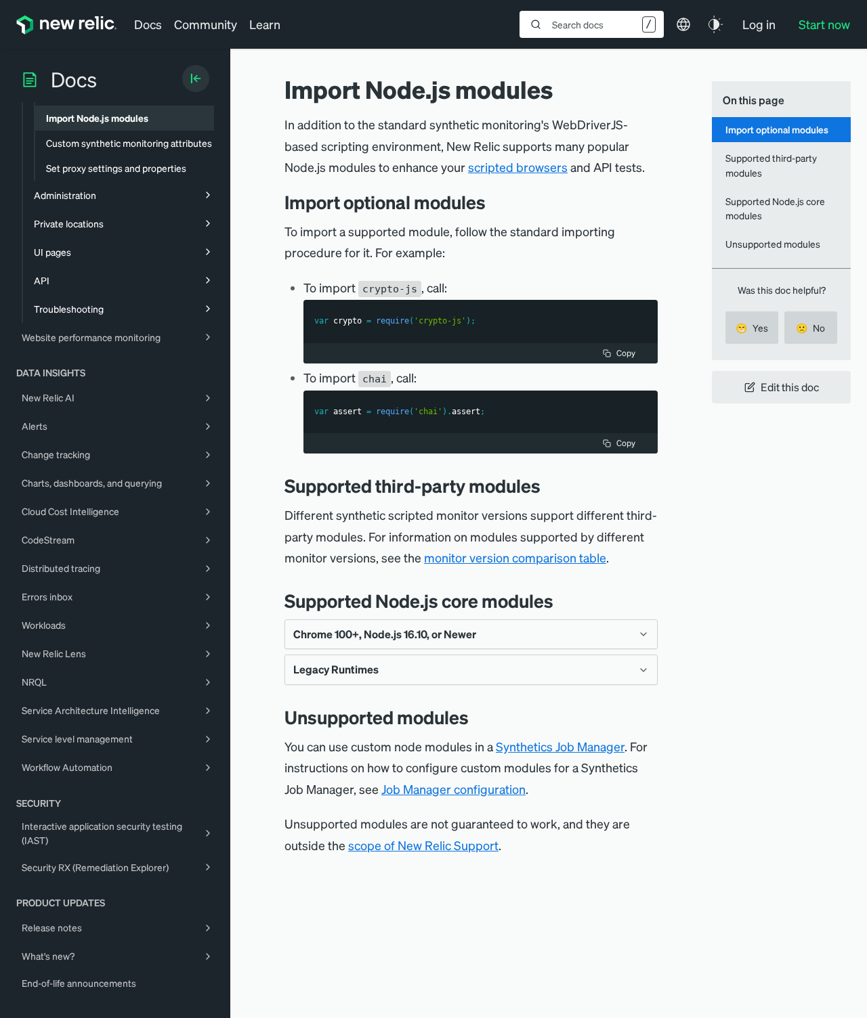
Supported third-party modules (771, 165)
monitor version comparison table (515, 557)
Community (205, 24)
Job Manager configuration (453, 789)
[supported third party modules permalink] (547, 485)
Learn (264, 24)
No (810, 328)
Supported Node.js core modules (775, 208)
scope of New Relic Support (423, 845)
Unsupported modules (772, 244)
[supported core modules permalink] (563, 600)
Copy (625, 353)
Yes (752, 328)
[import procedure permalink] (496, 202)
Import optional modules (776, 129)
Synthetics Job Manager (560, 746)
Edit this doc (790, 387)
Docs (148, 24)
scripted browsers (518, 167)
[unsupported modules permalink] (475, 717)
